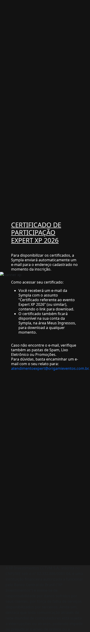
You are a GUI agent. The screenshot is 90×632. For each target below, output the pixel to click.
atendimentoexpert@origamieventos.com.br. (50, 368)
